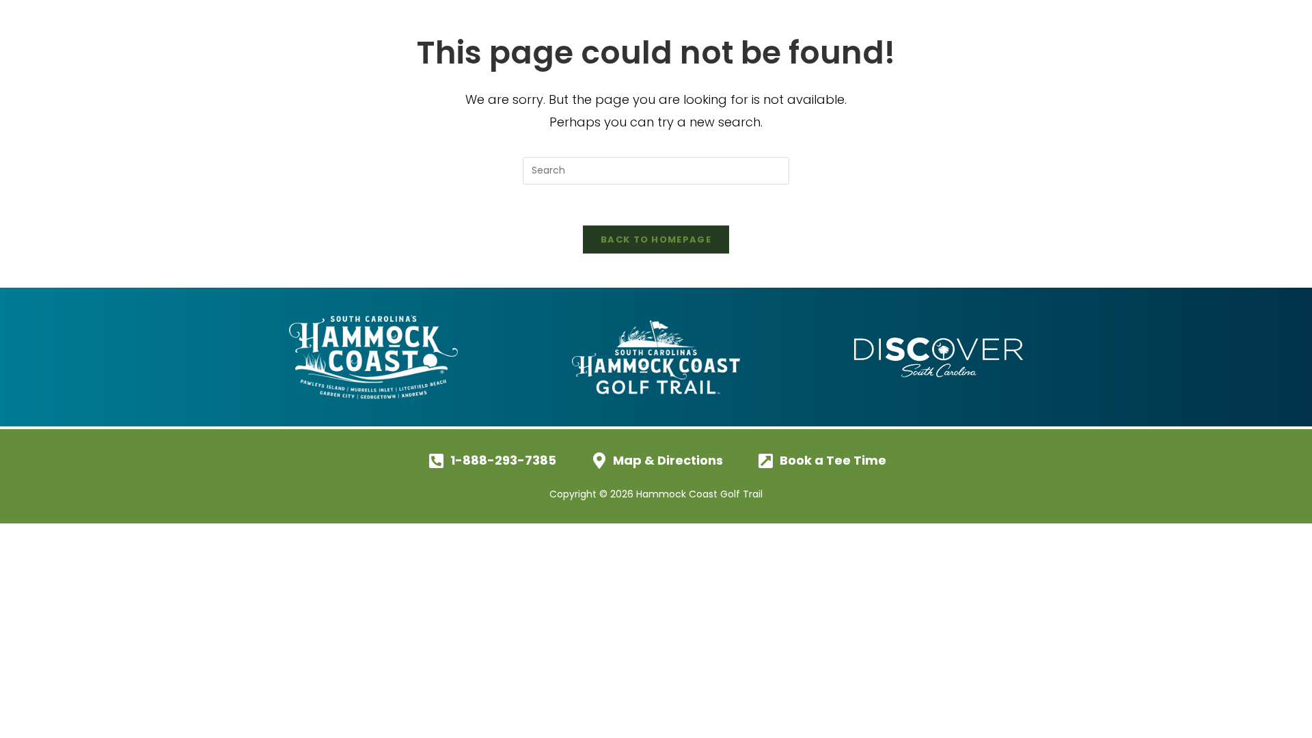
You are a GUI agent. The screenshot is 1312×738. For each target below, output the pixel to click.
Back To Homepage (656, 239)
